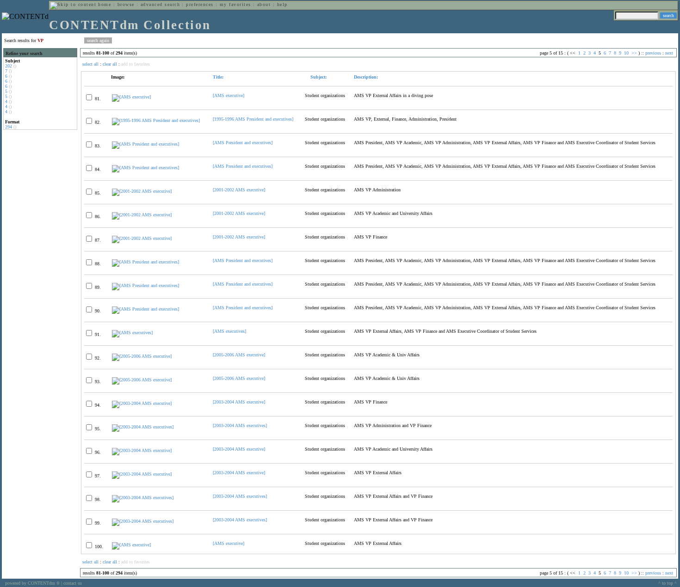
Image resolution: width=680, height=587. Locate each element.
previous (653, 52)
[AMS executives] (229, 331)
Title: (218, 76)
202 (8, 65)
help (282, 4)
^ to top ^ (667, 583)
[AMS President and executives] (242, 142)
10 (626, 52)
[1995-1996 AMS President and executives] (253, 119)
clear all (110, 64)
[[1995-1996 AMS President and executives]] (156, 120)
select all (90, 64)
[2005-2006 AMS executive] (239, 354)
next (669, 52)
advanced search (160, 4)
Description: (366, 76)
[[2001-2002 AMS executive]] (142, 191)
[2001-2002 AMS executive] (239, 189)
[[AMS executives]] (132, 332)
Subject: (318, 76)
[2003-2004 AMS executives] (240, 425)
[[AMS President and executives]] (145, 144)
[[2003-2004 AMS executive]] (142, 403)
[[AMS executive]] (131, 96)
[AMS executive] (228, 95)
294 (8, 126)
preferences (199, 4)
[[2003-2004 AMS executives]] (142, 426)
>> (634, 52)
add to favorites (135, 64)
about (264, 4)
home (104, 4)
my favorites (235, 4)
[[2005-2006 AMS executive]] (142, 356)
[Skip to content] (73, 4)
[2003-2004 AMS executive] (239, 401)
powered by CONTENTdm (32, 583)
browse (126, 4)
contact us (72, 583)
